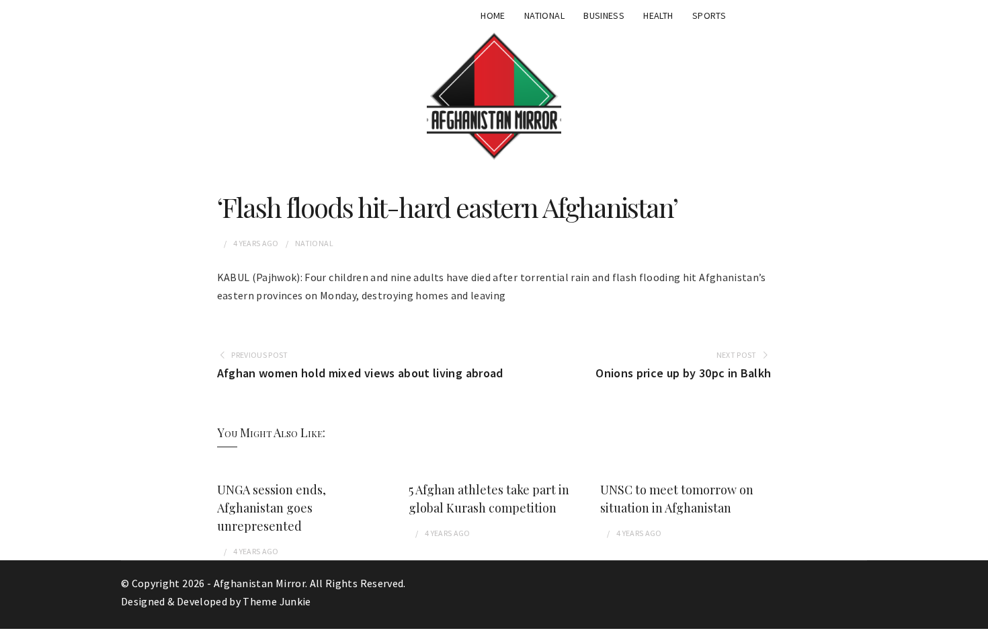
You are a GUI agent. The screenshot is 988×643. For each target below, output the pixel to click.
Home (493, 15)
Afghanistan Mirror (259, 583)
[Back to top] (974, 629)
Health (658, 15)
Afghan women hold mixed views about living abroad (360, 373)
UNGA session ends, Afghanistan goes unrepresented (271, 508)
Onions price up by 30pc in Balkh (683, 373)
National (544, 15)
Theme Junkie (277, 601)
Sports (709, 15)
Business (603, 15)
